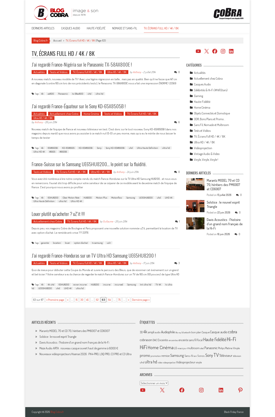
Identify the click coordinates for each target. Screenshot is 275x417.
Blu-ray (178, 332)
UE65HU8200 (146, 197)
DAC (155, 340)
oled (202, 348)
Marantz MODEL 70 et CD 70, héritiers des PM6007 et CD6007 (223, 184)
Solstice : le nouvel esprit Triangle (57, 336)
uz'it (109, 242)
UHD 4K (168, 197)
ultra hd (99, 93)
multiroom (193, 348)
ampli (151, 332)
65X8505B (53, 147)
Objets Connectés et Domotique (212, 113)
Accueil (57, 40)
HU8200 (88, 197)
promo (145, 355)
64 (109, 299)
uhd (89, 93)
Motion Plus (101, 197)
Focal (200, 340)
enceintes (173, 340)
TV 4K (158, 284)
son (195, 355)
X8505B (63, 151)
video (160, 362)
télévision (237, 355)
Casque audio (218, 332)
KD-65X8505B (86, 147)
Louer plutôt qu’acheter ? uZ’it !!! (58, 213)
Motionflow (116, 197)
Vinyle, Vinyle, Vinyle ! (206, 159)
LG (175, 348)
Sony (99, 147)
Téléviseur (225, 355)
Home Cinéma (91, 114)
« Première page (55, 299)
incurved (119, 284)
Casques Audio (70, 28)
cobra (232, 331)
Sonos (201, 356)
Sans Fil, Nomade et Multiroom (211, 125)
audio (158, 332)
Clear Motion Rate (71, 197)
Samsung (130, 197)
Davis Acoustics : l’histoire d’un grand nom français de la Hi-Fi (225, 224)
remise (165, 356)
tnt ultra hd (145, 284)
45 (87, 299)
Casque (206, 332)
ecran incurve (80, 284)
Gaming (198, 96)
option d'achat (81, 242)
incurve (106, 284)
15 (76, 299)
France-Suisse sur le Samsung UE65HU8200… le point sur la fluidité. (89, 164)
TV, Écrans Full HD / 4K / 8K (161, 28)
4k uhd (51, 284)
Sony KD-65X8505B (115, 147)
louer (67, 242)
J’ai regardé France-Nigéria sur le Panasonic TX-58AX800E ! (82, 64)
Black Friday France (233, 412)
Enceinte (163, 340)
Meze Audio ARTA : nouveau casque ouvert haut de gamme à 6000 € (78, 348)
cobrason (146, 340)
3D (141, 332)
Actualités (39, 72)
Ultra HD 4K (39, 151)
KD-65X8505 (68, 147)
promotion (156, 355)
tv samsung (97, 242)
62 (97, 299)
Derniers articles (43, 28)
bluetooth (186, 332)
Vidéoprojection (203, 148)
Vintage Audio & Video (207, 154)
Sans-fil (188, 356)
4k (42, 93)
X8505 (52, 151)
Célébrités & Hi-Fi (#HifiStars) (210, 90)
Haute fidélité (214, 339)
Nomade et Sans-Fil (124, 28)
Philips (221, 348)
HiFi (143, 347)
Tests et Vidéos (59, 72)
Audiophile (168, 332)
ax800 (51, 93)
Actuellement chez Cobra (64, 114)
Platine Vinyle (232, 348)
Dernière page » (140, 299)
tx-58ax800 (77, 93)
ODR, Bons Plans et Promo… (209, 119)
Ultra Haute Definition (147, 147)
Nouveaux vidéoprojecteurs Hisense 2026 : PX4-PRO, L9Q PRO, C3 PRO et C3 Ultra (85, 354)
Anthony (137, 72)
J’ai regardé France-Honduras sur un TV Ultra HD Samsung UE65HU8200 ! (94, 255)
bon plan (196, 332)
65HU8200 (53, 197)
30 (81, 299)
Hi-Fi (231, 339)
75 (119, 299)
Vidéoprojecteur (185, 362)
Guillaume (108, 221)
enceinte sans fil (187, 340)
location (57, 242)
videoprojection (169, 362)
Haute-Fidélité (96, 28)
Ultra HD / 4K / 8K (116, 72)
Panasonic (63, 93)
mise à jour (182, 348)
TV (216, 355)
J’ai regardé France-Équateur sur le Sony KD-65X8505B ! (79, 106)
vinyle (199, 362)
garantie (45, 242)
